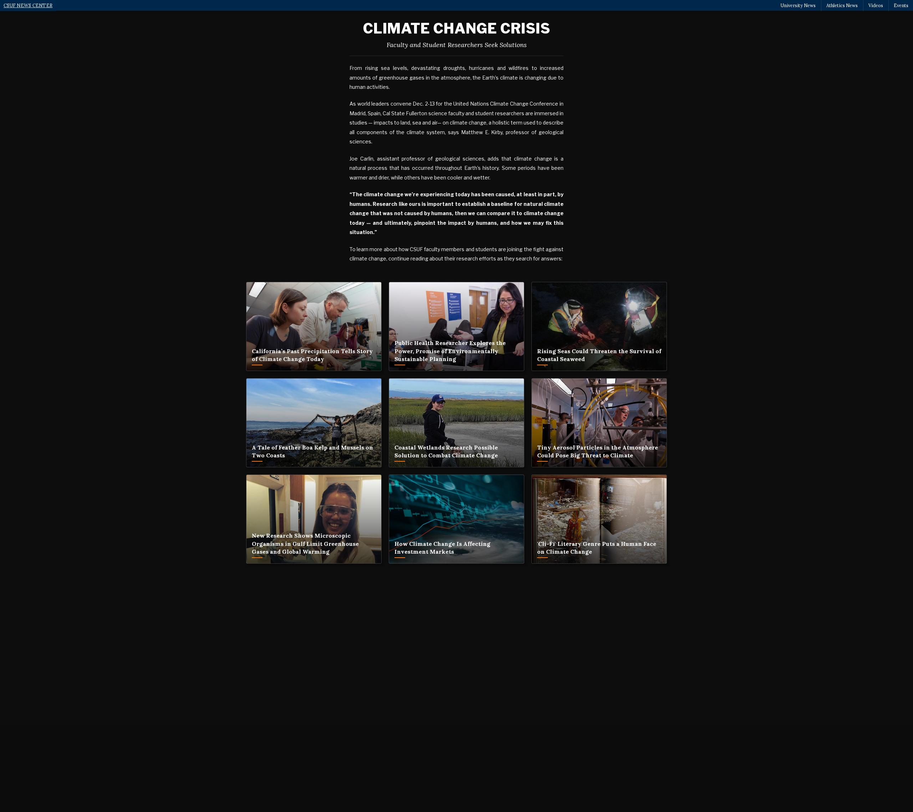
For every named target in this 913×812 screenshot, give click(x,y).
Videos (875, 5)
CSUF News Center (28, 5)
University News (798, 5)
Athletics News (842, 5)
